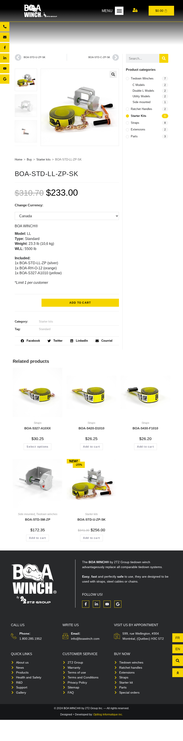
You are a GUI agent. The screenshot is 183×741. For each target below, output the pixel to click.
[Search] (163, 58)
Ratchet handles (141, 109)
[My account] (135, 10)
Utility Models (141, 96)
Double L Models (143, 90)
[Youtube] (4, 68)
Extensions (138, 129)
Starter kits (43, 159)
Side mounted (141, 102)
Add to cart (80, 302)
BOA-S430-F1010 (145, 428)
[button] (119, 10)
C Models (139, 85)
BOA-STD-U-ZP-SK (91, 519)
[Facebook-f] (4, 47)
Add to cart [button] (91, 446)
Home (18, 159)
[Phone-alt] (4, 26)
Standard (44, 329)
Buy (29, 159)
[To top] (177, 672)
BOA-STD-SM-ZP (37, 519)
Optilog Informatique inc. (108, 714)
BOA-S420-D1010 (91, 428)
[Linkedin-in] (4, 58)
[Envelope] (4, 37)
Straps (135, 122)
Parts (134, 136)
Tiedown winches (142, 78)
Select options (37, 446)
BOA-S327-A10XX (37, 428)
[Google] (4, 79)
